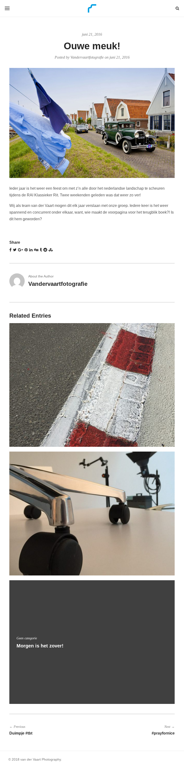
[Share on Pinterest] (26, 250)
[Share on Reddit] (45, 250)
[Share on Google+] (20, 250)
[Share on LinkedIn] (31, 250)
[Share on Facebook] (10, 250)
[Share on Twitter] (15, 250)
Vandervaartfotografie (87, 57)
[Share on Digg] (36, 250)
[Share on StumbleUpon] (51, 250)
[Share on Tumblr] (41, 250)
